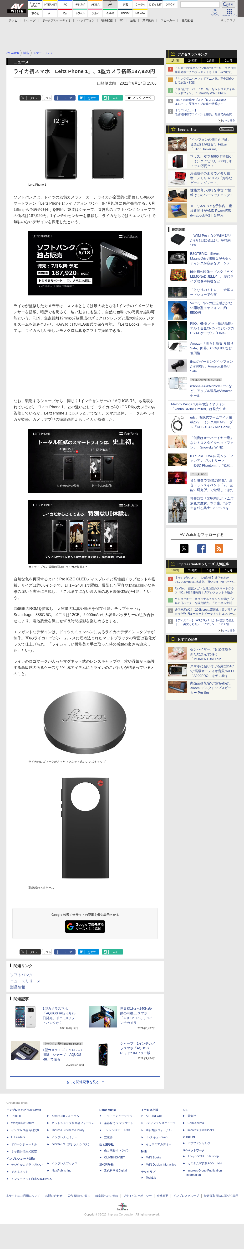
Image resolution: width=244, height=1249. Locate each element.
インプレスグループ (186, 1195)
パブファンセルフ (199, 1143)
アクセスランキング (193, 54)
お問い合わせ (53, 1195)
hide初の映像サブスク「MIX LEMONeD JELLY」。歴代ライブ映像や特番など (212, 276)
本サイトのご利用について (23, 1195)
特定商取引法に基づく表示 (221, 1195)
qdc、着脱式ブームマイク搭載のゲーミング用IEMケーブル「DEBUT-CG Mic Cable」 (211, 422)
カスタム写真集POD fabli (205, 1163)
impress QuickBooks (201, 1130)
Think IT (16, 1116)
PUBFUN (189, 1137)
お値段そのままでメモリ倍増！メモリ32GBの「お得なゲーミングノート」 (211, 178)
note (115, 98)
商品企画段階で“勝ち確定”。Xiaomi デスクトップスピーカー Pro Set (211, 687)
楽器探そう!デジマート (118, 1123)
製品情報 (17, 987)
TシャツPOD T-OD (117, 1130)
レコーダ (30, 20)
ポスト (33, 98)
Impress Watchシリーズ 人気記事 (203, 564)
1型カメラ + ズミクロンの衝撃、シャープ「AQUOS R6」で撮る (62, 1054)
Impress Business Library (68, 1130)
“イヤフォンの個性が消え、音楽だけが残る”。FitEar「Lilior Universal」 (210, 144)
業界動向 (148, 20)
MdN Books (153, 1157)
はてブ (92, 98)
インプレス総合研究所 (25, 1130)
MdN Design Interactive (161, 1164)
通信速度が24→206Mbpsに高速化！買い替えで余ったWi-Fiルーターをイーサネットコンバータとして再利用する (205, 613)
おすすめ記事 (188, 639)
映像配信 (107, 20)
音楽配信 (187, 20)
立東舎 (108, 1137)
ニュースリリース (25, 981)
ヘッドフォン (86, 20)
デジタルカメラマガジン (27, 1164)
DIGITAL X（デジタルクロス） (71, 1144)
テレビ (13, 20)
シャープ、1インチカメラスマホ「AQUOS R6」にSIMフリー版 (137, 1048)
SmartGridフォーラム (65, 1116)
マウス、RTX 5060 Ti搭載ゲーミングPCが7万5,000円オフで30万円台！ (211, 161)
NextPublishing (61, 1170)
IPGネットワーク (194, 1150)
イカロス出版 (149, 1110)
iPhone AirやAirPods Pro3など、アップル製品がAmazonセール (211, 390)
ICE (185, 1110)
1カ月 (228, 60)
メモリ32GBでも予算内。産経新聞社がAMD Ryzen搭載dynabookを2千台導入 (211, 210)
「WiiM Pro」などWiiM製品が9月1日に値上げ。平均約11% (210, 240)
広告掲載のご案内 (78, 1195)
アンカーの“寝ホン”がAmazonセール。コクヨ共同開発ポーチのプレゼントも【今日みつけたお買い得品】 (205, 72)
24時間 (192, 60)
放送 (133, 20)
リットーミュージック (118, 1116)
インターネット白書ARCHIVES (31, 1179)
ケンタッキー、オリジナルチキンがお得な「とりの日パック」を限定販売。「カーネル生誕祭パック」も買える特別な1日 (205, 603)
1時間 (175, 60)
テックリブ (148, 1171)
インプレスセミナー (64, 1137)
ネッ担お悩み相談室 (24, 1151)
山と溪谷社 (106, 1144)
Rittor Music (107, 1110)
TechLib (151, 1177)
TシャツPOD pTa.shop (203, 1156)
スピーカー (168, 20)
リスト (47, 98)
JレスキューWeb (157, 1137)
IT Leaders (18, 1137)
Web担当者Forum (22, 1123)
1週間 (210, 60)
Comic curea (196, 1123)
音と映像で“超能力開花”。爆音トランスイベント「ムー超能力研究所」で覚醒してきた (212, 485)
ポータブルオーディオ (56, 20)
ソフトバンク (21, 975)
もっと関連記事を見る (82, 1082)
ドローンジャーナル (24, 1144)
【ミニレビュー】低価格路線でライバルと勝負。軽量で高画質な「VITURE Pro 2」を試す (205, 114)
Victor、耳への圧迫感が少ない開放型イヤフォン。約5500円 (211, 307)
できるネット (19, 1171)
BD (121, 20)
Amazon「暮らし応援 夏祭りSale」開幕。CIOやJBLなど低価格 (212, 348)
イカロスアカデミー (159, 1144)
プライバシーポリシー (137, 1195)
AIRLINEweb (154, 1116)
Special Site (187, 129)
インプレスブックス (64, 1163)
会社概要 (162, 1195)
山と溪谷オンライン (117, 1150)
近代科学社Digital (115, 1170)
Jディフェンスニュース (161, 1123)
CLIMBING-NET (114, 1157)
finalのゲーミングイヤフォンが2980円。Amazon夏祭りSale (211, 366)
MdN (144, 1151)
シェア (68, 98)
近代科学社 (106, 1164)
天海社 (192, 1116)
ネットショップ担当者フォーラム (73, 1123)
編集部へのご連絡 (106, 1195)
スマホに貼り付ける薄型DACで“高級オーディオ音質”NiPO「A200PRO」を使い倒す (212, 671)
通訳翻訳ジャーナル (159, 1130)
